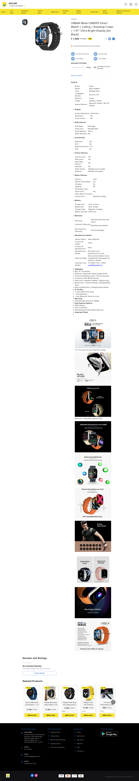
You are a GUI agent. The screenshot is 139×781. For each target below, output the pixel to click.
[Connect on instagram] (36, 775)
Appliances (54, 12)
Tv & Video (12, 12)
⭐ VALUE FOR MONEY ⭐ (17, 6)
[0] (135, 4)
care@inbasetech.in (95, 265)
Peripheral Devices (24, 12)
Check (88, 67)
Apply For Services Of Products (123, 12)
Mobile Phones (78, 12)
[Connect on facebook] (32, 775)
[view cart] (135, 4)
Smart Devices (105, 12)
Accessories (94, 12)
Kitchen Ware (40, 12)
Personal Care (65, 12)
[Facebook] (113, 39)
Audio (3, 12)
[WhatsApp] (109, 39)
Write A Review (39, 673)
